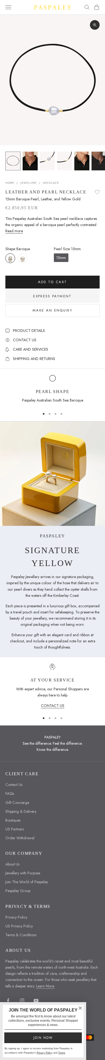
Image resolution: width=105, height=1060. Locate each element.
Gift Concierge (17, 802)
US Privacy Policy (19, 926)
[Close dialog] (80, 1008)
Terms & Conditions (20, 935)
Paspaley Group (17, 890)
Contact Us (13, 784)
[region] (52, 389)
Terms (61, 1052)
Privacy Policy (16, 917)
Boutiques (12, 820)
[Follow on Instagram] (22, 1000)
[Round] (22, 258)
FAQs (9, 793)
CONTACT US (52, 705)
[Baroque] (10, 258)
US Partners (14, 829)
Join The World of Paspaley (26, 882)
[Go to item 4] (64, 161)
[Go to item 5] (81, 161)
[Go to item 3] (47, 161)
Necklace (51, 183)
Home (9, 183)
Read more (14, 231)
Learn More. (45, 986)
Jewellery (28, 183)
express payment (52, 296)
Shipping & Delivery (20, 811)
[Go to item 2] (30, 161)
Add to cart (52, 281)
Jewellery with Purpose (22, 873)
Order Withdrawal (19, 838)
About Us (12, 864)
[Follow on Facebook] (8, 1000)
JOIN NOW (43, 1037)
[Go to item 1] (12, 161)
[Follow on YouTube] (36, 1000)
